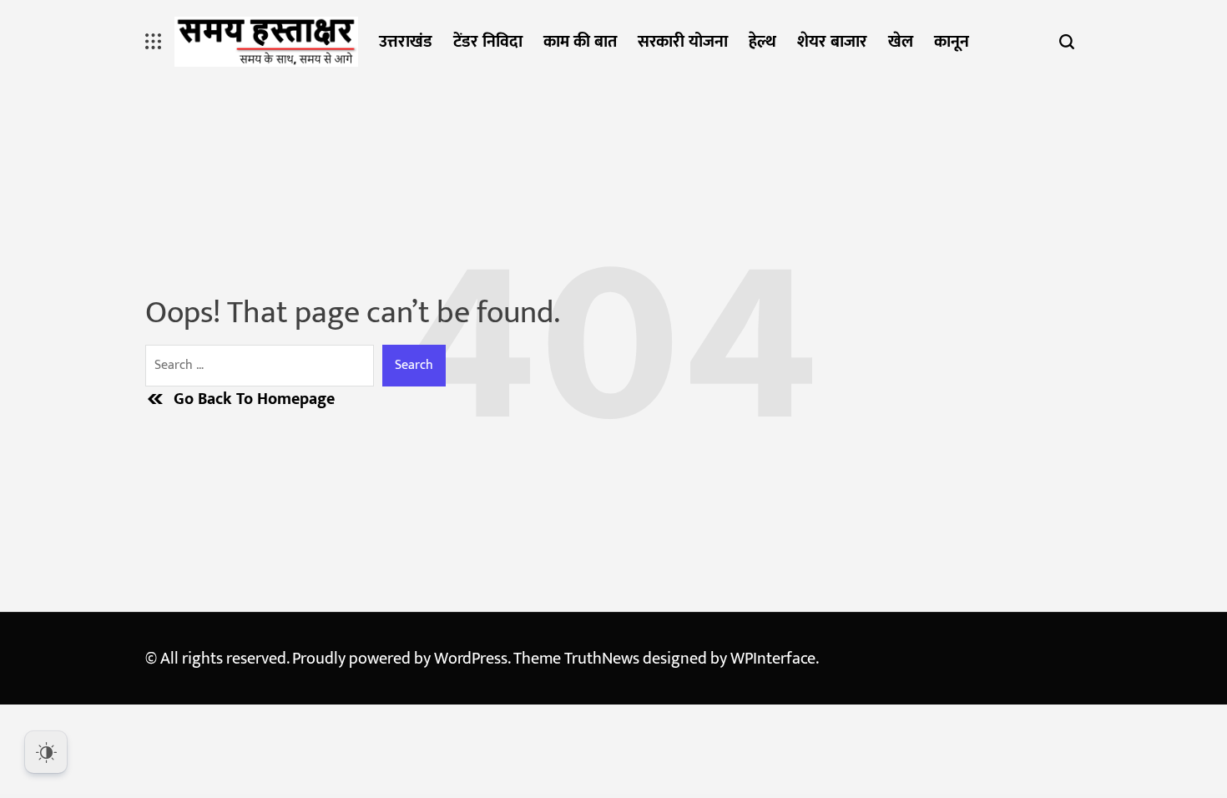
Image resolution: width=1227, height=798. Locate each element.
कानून (951, 42)
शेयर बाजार (832, 42)
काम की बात (580, 42)
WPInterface (772, 658)
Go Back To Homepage (254, 399)
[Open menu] (153, 41)
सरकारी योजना (683, 42)
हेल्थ (762, 42)
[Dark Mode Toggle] (46, 752)
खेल (900, 42)
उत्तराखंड (405, 42)
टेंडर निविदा (488, 42)
